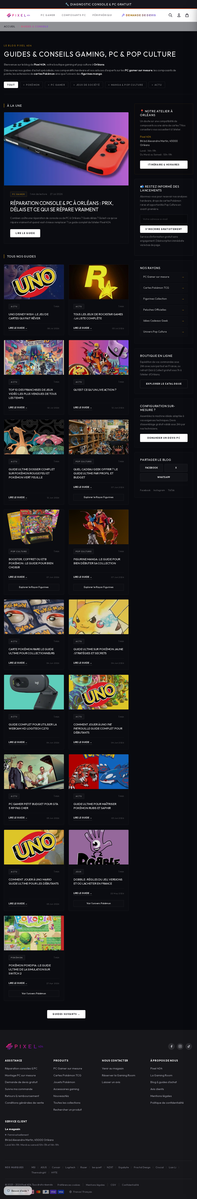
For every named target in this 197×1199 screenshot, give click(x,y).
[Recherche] (170, 15)
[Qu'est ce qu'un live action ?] (99, 357)
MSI (33, 1167)
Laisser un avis (111, 1082)
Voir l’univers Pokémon (99, 903)
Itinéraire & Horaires (164, 164)
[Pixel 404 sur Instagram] (180, 1046)
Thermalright (39, 1172)
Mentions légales (161, 1096)
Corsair (56, 1167)
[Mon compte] (179, 15)
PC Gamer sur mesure (163, 276)
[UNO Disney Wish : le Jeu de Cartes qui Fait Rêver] (34, 282)
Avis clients (157, 1089)
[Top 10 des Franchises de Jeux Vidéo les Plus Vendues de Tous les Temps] (34, 357)
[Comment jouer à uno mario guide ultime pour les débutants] (34, 847)
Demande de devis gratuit (21, 1082)
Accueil (9, 26)
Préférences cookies (69, 1184)
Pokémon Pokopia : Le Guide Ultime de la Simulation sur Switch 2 (30, 969)
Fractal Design (142, 1167)
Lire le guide (25, 233)
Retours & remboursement (22, 1096)
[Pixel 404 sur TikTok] (188, 1046)
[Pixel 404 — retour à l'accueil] (24, 1046)
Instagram (159, 490)
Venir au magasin (113, 1068)
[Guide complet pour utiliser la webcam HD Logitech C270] (34, 692)
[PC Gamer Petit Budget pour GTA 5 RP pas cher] (34, 771)
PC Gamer (58, 84)
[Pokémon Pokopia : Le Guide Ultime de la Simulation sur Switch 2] (34, 933)
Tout (11, 84)
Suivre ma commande (19, 1089)
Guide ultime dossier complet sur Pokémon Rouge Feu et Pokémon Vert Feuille (32, 473)
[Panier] (187, 15)
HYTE (54, 1172)
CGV (113, 1184)
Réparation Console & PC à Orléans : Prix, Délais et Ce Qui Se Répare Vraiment (62, 206)
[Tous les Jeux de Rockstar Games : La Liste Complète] (99, 282)
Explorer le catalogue (164, 383)
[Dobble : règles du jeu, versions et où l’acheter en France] (99, 847)
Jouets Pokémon (64, 1082)
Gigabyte (123, 1167)
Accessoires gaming (66, 1089)
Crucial (160, 1167)
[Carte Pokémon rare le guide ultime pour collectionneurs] (34, 617)
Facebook (151, 467)
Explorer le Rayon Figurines (99, 497)
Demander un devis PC (163, 438)
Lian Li (172, 1167)
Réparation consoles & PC (21, 1068)
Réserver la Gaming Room (118, 1075)
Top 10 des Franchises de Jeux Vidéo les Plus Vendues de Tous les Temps (33, 394)
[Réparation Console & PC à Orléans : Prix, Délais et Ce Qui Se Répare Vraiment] (66, 148)
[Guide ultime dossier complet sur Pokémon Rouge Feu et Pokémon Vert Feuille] (34, 437)
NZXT (110, 1167)
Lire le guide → (18, 328)
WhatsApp (163, 477)
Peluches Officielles (163, 309)
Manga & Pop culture (127, 84)
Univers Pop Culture (163, 331)
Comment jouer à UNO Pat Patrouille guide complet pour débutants (97, 728)
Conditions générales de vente (24, 1102)
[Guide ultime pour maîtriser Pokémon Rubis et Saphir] (99, 771)
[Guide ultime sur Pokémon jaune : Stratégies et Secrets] (99, 617)
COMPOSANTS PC (74, 15)
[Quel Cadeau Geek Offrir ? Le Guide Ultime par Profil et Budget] (99, 437)
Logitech (70, 1167)
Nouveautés (61, 1096)
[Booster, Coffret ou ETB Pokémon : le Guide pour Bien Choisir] (34, 527)
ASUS (44, 1167)
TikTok (171, 490)
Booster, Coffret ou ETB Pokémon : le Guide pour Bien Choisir (31, 563)
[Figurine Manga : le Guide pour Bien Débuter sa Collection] (99, 527)
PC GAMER (48, 15)
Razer (83, 1167)
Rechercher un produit (67, 1109)
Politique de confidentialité (167, 1102)
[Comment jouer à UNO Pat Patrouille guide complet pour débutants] (99, 692)
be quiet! (97, 1167)
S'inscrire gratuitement (163, 229)
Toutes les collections (66, 1102)
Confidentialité (130, 1184)
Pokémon (33, 84)
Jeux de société (88, 84)
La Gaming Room (161, 1075)
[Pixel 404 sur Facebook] (171, 1046)
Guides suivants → (66, 1014)
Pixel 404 (156, 1068)
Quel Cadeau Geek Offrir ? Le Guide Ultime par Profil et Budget (95, 473)
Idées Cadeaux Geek (163, 320)
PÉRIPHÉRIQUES (104, 15)
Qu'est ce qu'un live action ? (94, 390)
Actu (158, 84)
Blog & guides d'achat (163, 1082)
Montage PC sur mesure (20, 1075)
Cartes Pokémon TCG (163, 287)
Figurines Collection (163, 298)
